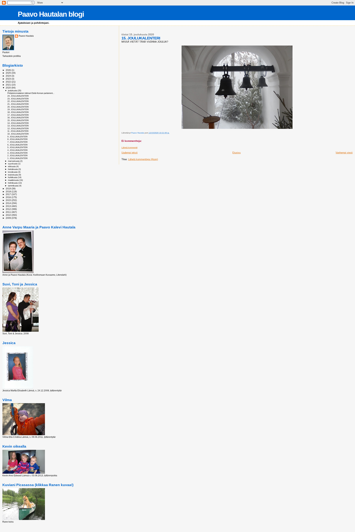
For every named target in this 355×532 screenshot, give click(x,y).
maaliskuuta (13, 180)
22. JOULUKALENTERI (18, 101)
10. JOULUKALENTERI (18, 134)
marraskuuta (14, 161)
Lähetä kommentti (129, 147)
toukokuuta (13, 175)
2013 (8, 206)
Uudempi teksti (129, 152)
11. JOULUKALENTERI (17, 131)
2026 (8, 70)
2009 (8, 218)
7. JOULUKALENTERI (17, 142)
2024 (8, 76)
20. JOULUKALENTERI (18, 107)
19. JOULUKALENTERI (18, 109)
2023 (8, 79)
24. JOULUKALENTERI (18, 96)
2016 (8, 197)
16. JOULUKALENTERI (18, 117)
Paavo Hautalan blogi (51, 14)
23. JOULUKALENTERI (18, 99)
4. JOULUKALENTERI (17, 150)
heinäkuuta (13, 169)
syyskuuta (13, 164)
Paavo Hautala (26, 36)
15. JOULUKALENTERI (18, 120)
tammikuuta (13, 186)
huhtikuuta (13, 177)
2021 (8, 84)
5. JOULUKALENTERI (17, 147)
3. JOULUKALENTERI (17, 153)
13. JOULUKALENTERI (18, 126)
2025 (8, 73)
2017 (8, 194)
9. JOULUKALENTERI (17, 136)
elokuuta (12, 166)
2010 (8, 215)
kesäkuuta (13, 172)
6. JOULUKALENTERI (17, 145)
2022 (8, 82)
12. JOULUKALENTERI (18, 128)
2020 (8, 87)
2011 (8, 212)
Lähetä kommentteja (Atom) (143, 159)
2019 (8, 188)
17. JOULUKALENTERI (18, 115)
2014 (8, 203)
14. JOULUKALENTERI (18, 123)
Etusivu (236, 152)
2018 (8, 191)
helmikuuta (13, 183)
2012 (8, 209)
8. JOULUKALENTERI (17, 139)
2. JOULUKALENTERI (17, 155)
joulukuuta (13, 90)
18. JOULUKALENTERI (18, 112)
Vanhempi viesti (344, 152)
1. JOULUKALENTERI (17, 158)
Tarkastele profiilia (11, 56)
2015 (8, 200)
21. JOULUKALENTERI (18, 104)
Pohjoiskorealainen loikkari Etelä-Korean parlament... (30, 93)
